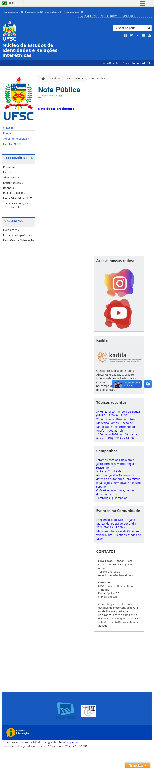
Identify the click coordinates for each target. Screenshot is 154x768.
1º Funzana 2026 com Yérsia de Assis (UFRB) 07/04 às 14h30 (116, 436)
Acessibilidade (89, 15)
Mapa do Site (130, 15)
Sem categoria (75, 78)
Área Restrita (111, 63)
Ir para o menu (33, 12)
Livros (7, 172)
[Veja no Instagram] (143, 35)
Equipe (7, 133)
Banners (8, 188)
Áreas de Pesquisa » (16, 138)
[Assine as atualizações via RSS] (149, 35)
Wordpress (70, 742)
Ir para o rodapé (73, 12)
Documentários (13, 182)
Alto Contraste (110, 15)
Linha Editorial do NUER (17, 198)
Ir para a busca (53, 12)
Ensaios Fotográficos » (17, 235)
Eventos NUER (12, 144)
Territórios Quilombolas (111, 498)
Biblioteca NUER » (14, 193)
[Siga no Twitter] (131, 35)
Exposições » (11, 230)
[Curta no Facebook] (125, 35)
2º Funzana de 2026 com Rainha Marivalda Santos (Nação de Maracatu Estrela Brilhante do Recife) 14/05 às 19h (117, 424)
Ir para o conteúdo (12, 12)
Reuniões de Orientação (18, 240)
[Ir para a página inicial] (42, 78)
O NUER (8, 128)
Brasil (12, 3)
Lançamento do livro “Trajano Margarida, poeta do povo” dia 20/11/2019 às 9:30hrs (116, 523)
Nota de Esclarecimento (56, 109)
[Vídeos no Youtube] (137, 35)
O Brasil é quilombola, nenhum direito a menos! (116, 492)
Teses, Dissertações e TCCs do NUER (17, 205)
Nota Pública (97, 78)
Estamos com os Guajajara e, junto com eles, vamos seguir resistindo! (115, 463)
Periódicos (9, 167)
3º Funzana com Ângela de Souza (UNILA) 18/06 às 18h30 (118, 413)
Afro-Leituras (11, 177)
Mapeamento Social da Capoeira (117, 531)
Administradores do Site (137, 63)
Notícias (55, 78)
